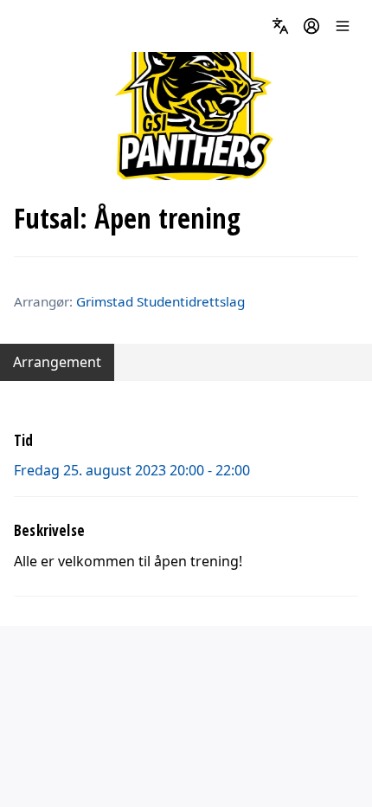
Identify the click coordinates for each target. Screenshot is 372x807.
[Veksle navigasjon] (342, 26)
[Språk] (280, 26)
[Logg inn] (311, 26)
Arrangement (57, 361)
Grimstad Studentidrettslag (160, 301)
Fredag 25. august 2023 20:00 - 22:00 (132, 470)
